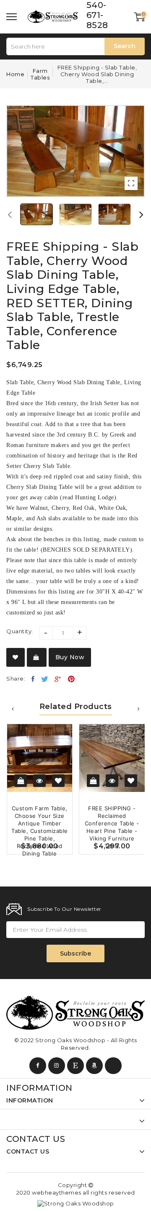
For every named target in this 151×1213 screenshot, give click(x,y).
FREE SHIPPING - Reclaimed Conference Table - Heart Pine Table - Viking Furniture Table (112, 827)
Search (124, 46)
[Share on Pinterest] (71, 679)
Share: (15, 678)
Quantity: (19, 631)
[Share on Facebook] (33, 679)
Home (15, 74)
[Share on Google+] (58, 679)
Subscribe (75, 953)
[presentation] (10, 214)
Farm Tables (40, 74)
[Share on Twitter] (45, 679)
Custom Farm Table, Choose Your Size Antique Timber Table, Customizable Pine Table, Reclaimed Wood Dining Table (39, 831)
